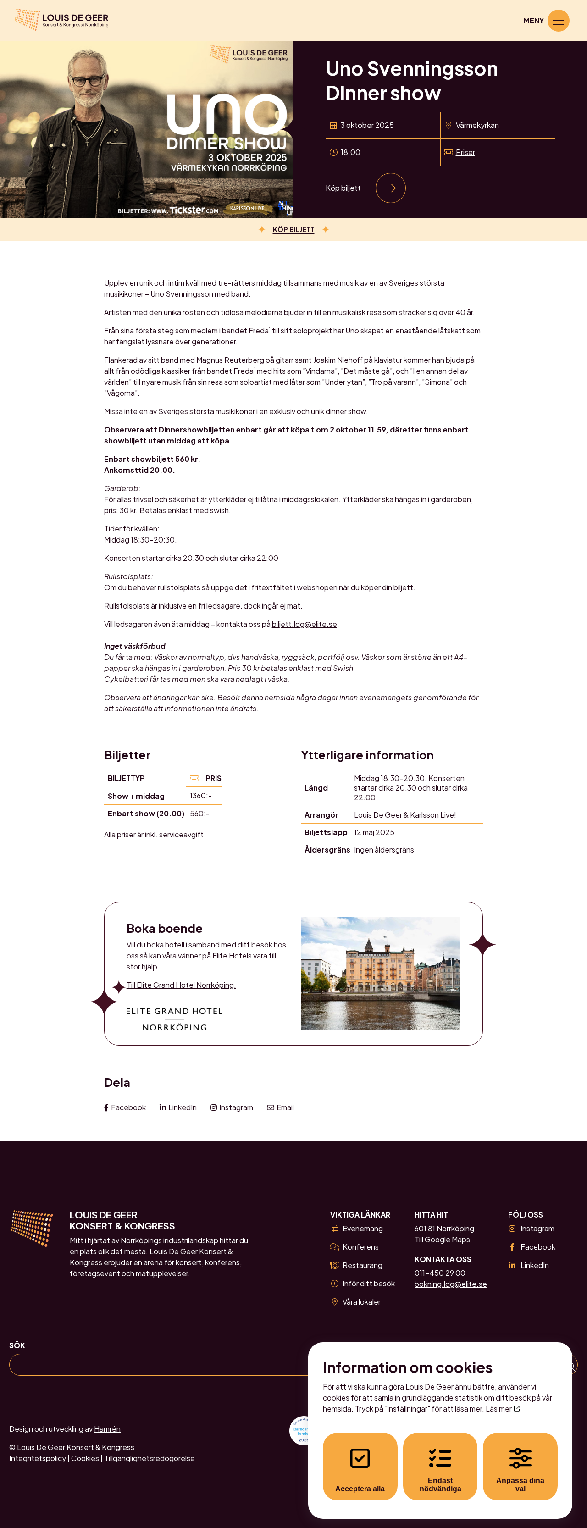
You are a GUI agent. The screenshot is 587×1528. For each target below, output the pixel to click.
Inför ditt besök (369, 1283)
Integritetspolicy (37, 1458)
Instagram (236, 1107)
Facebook (128, 1107)
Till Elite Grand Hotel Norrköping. (181, 985)
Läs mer (499, 1408)
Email (285, 1107)
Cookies (85, 1458)
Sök (17, 1345)
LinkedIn (182, 1107)
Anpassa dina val (520, 1485)
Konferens (361, 1246)
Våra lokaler (362, 1302)
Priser (465, 152)
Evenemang (363, 1228)
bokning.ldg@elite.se (451, 1284)
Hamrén (107, 1429)
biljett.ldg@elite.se (304, 624)
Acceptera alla (360, 1489)
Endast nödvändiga (440, 1485)
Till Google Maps (442, 1239)
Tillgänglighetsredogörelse (149, 1458)
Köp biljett (343, 188)
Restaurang (362, 1265)
